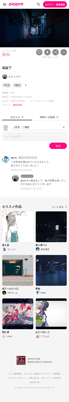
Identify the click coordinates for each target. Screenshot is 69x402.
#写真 (7, 85)
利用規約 (56, 373)
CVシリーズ (46, 378)
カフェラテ (27, 176)
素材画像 (17, 104)
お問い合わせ (33, 378)
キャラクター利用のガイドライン (37, 373)
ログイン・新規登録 (55, 4)
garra (14, 157)
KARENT (57, 378)
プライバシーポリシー (17, 378)
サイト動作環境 (15, 373)
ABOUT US (34, 382)
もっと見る (58, 206)
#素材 (17, 85)
